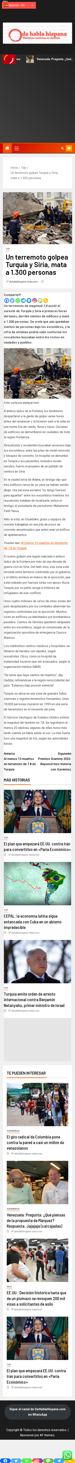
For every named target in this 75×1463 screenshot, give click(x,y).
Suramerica (13, 1131)
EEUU (9, 1287)
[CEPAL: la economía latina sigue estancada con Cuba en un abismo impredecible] (37, 883)
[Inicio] (7, 148)
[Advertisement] (37, 103)
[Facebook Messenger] (29, 300)
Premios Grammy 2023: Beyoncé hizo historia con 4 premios (54, 761)
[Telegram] (23, 300)
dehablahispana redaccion (23, 281)
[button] (16, 148)
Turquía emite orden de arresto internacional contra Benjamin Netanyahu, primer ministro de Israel (34, 999)
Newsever (27, 1435)
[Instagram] (34, 300)
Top (8, 249)
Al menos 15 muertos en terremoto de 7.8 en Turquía (20, 761)
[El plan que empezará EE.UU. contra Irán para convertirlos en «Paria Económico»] (37, 811)
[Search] (62, 148)
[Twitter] (12, 300)
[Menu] (16, 148)
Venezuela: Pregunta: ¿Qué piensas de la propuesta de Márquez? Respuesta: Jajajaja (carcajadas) (36, 1220)
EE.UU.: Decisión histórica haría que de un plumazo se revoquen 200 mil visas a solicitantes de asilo (36, 1298)
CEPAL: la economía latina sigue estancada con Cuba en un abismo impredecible (33, 921)
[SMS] (40, 300)
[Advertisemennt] (37, 33)
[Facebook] (6, 300)
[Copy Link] (45, 300)
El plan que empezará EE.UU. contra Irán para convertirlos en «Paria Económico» (36, 1376)
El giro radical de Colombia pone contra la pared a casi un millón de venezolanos (35, 1142)
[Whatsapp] (17, 300)
